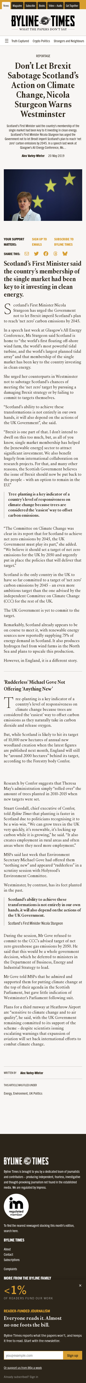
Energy (8, 1093)
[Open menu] (7, 41)
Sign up (72, 1355)
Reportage (43, 56)
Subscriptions (12, 1259)
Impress (41, 1187)
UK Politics (35, 1093)
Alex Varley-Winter (33, 155)
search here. (11, 1230)
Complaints (10, 1269)
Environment (20, 1093)
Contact (8, 1254)
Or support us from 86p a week (23, 1367)
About (7, 1249)
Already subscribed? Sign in (21, 1376)
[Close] (80, 1285)
